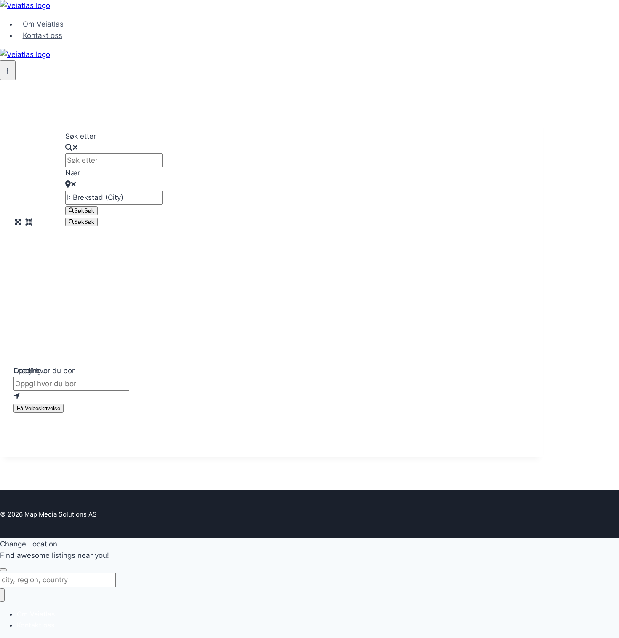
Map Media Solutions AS (60, 514)
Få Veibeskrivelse (38, 408)
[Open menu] (8, 70)
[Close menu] (2, 595)
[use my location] (271, 396)
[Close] (3, 569)
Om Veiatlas (43, 24)
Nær (72, 173)
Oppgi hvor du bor (44, 370)
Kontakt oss (42, 35)
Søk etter (80, 136)
